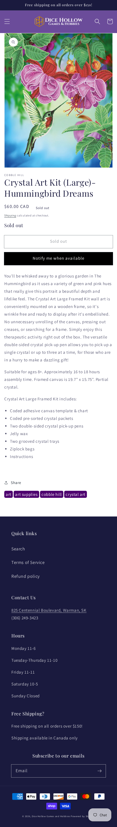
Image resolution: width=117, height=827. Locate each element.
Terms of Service (28, 562)
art (8, 494)
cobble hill (51, 494)
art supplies (26, 494)
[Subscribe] (99, 771)
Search (18, 549)
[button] (7, 21)
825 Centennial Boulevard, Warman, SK (49, 610)
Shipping (10, 215)
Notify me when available (58, 258)
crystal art (75, 494)
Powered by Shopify (83, 816)
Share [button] (16, 482)
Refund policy (25, 576)
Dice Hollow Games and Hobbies (51, 816)
